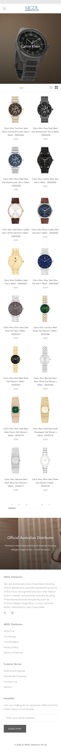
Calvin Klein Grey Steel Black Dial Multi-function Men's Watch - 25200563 (45, 131)
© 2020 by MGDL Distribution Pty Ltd (30, 744)
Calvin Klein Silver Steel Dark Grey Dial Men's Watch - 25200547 (15, 331)
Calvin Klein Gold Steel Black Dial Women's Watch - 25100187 (15, 381)
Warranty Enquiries (14, 670)
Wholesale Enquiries (15, 676)
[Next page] (49, 504)
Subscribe (15, 728)
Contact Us (10, 681)
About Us (9, 631)
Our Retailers (11, 641)
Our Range (10, 636)
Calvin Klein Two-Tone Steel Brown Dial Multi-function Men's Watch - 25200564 (15, 131)
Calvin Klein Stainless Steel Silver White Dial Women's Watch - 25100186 (45, 381)
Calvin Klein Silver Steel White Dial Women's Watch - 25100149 (45, 483)
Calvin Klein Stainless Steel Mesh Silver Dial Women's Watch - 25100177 (15, 483)
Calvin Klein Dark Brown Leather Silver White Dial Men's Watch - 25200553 (16, 233)
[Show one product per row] (51, 87)
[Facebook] (5, 613)
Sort (21, 88)
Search (8, 687)
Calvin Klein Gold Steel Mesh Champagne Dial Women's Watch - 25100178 (45, 432)
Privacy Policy (11, 647)
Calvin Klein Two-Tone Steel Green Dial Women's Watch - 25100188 (45, 331)
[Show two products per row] (56, 87)
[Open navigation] (4, 8)
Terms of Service (13, 652)
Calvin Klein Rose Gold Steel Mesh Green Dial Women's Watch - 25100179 (16, 432)
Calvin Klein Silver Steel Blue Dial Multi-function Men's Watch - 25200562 (15, 182)
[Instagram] (12, 613)
